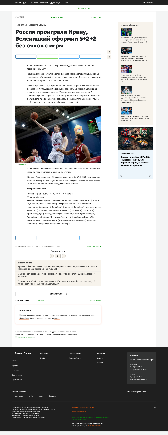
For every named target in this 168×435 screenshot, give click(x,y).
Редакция (101, 353)
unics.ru (23, 164)
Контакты (100, 363)
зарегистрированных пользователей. (79, 315)
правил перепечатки (94, 426)
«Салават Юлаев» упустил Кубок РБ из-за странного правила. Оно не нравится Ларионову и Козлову (134, 40)
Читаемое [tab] (124, 25)
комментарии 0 (57, 17)
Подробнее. (24, 318)
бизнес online (148, 3)
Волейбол (34, 3)
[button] (120, 176)
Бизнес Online (22, 353)
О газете (100, 358)
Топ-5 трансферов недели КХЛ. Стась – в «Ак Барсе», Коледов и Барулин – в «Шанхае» (135, 118)
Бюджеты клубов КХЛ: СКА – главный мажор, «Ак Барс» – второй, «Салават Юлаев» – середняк (135, 161)
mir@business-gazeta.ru (138, 379)
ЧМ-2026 (65, 3)
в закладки (96, 17)
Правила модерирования (24, 337)
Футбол (25, 3)
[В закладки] (109, 57)
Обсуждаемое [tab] (134, 25)
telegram (52, 396)
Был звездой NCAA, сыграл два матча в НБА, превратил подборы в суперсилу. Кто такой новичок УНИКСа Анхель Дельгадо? (57, 282)
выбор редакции (127, 153)
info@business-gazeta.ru (139, 369)
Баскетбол (44, 3)
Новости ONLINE (38, 25)
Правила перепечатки (79, 411)
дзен (41, 396)
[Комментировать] (109, 52)
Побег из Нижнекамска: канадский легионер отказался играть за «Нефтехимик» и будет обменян (134, 58)
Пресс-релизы (17, 380)
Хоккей (18, 3)
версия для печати (94, 246)
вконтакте (19, 396)
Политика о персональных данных (83, 407)
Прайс (42, 358)
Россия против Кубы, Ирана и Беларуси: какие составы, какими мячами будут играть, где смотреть (134, 77)
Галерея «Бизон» (75, 358)
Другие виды (55, 3)
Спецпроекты (75, 353)
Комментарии (58, 294)
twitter (30, 396)
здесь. (57, 318)
